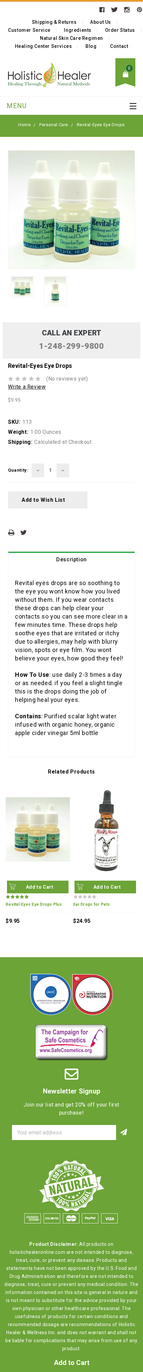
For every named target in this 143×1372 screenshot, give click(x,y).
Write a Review (27, 387)
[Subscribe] (123, 1132)
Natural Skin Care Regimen (71, 38)
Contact (119, 46)
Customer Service (29, 30)
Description (71, 559)
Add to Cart (40, 887)
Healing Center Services (43, 46)
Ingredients (77, 30)
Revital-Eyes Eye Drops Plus (34, 904)
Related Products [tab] (71, 772)
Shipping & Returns (54, 22)
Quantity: (18, 470)
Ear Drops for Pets (91, 904)
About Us (100, 22)
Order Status (120, 30)
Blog (90, 46)
